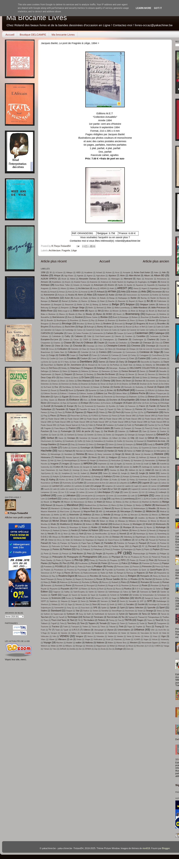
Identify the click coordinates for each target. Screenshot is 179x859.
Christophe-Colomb (116, 345)
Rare (151, 573)
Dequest (68, 374)
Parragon (131, 543)
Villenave (62, 639)
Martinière (97, 508)
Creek (93, 358)
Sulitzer (47, 614)
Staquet (69, 611)
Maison (67, 502)
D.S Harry (65, 362)
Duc (56, 387)
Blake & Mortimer (48, 314)
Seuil (113, 601)
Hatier (138, 451)
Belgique (130, 304)
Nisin (66, 534)
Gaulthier (44, 435)
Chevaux (147, 343)
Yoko (54, 649)
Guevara (44, 448)
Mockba (44, 524)
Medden (138, 511)
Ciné (43, 349)
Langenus (109, 486)
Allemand (128, 279)
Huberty (127, 460)
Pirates (133, 560)
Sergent (74, 601)
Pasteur (163, 543)
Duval (62, 390)
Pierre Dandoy (46, 560)
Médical (163, 511)
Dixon (128, 381)
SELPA (138, 598)
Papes (97, 543)
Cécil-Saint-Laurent (103, 336)
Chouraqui (90, 346)
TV (50, 630)
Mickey (76, 521)
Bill (99, 311)
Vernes (137, 636)
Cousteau (71, 358)
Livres (111, 496)
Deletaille (162, 368)
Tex (123, 617)
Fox (159, 425)
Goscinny (129, 441)
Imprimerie (102, 464)
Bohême (162, 314)
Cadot (150, 327)
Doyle (111, 384)
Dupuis (160, 387)
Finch (118, 412)
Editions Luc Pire (104, 393)
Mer (125, 515)
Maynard (76, 511)
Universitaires (123, 630)
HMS (103, 457)
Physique (116, 557)
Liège (74, 250)
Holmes (44, 460)
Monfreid (116, 524)
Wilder (53, 646)
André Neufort (117, 282)
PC (143, 546)
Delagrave (88, 368)
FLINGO (94, 416)
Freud (147, 428)
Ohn (107, 537)
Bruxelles (161, 323)
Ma (168, 499)
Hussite (44, 464)
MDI (100, 511)
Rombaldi (59, 585)
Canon (106, 330)
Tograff (54, 623)
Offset (91, 537)
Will (60, 646)
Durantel (44, 390)
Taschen (45, 617)
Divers (119, 381)
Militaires (132, 521)
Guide (54, 447)
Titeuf (157, 620)
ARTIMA (112, 291)
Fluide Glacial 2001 (48, 425)
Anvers (111, 285)
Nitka (73, 534)
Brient (90, 324)
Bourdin (50, 320)
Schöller (135, 595)
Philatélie (152, 554)
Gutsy (135, 448)
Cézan (76, 339)
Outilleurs (127, 540)
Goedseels (69, 441)
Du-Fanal (47, 387)
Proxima (70, 570)
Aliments (103, 279)
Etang (154, 403)
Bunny (100, 327)
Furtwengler (66, 431)
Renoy (59, 579)
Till (79, 620)
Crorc (131, 358)
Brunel (151, 324)
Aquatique (162, 285)
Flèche (166, 412)
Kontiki (154, 480)
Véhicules (45, 636)
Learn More (143, 8)
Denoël (152, 371)
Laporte (145, 486)
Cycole (54, 362)
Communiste (131, 352)
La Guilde (78, 483)
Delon (65, 371)
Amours (44, 282)
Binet (133, 311)
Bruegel (129, 323)
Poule (72, 567)
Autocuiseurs (131, 295)
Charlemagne (137, 339)
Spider (103, 608)
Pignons (67, 560)
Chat (77, 343)
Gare (144, 431)
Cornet (124, 355)
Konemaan (143, 480)
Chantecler (123, 339)
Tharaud (141, 617)
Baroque (44, 301)
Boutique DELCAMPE (33, 34)
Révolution (88, 579)
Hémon (91, 454)
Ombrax (152, 537)
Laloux (163, 483)
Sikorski (78, 604)
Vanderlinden (86, 633)
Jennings (76, 470)
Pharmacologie (139, 554)
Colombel (84, 352)
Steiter (95, 611)
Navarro (106, 530)
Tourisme (44, 627)
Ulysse (110, 630)
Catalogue (159, 333)
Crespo (113, 358)
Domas (55, 384)
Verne (129, 636)
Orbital (50, 540)
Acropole (126, 272)
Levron (91, 492)
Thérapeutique (153, 617)
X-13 (149, 646)
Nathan (84, 530)
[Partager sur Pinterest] (94, 246)
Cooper (73, 355)
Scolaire (78, 598)
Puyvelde (109, 570)
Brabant (101, 320)
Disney (106, 380)
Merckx (155, 515)
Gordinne (109, 441)
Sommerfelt (59, 608)
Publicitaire (96, 570)
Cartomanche (97, 333)
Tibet (72, 620)
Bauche (111, 301)
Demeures (106, 371)
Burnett (120, 327)
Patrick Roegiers (70, 546)
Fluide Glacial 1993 (153, 419)
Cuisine (142, 358)
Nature (94, 530)
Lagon (155, 483)
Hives (94, 457)
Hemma (80, 454)
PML (72, 563)
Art (91, 292)
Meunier (152, 518)
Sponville (151, 607)
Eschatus (96, 403)
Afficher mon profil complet (18, 517)
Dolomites (45, 384)
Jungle (142, 473)
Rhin (125, 579)
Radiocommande (90, 573)
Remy (155, 576)
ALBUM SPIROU (49, 279)
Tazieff (61, 617)
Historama (45, 457)
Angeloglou (142, 282)
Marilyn (139, 505)
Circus (51, 349)
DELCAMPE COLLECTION (142, 368)
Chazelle (111, 343)
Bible (109, 308)
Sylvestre (111, 614)
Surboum (71, 614)
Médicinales (45, 515)
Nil (59, 534)
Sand (153, 592)
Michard (44, 521)
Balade (103, 298)
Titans (149, 620)
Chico (157, 343)
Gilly (132, 438)
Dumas (106, 387)
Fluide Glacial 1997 (101, 422)
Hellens (44, 454)
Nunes (151, 534)
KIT (78, 479)
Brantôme (123, 320)
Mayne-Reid (89, 511)
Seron (83, 601)
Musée (116, 527)
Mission (163, 521)
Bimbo (124, 311)
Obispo (55, 537)
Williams (68, 646)
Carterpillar (58, 333)
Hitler (85, 457)
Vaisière (64, 633)
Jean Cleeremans (48, 470)
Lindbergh (162, 492)
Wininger (79, 646)
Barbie (133, 298)
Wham (163, 643)
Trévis (102, 627)
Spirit (122, 607)
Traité (65, 627)
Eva (79, 406)
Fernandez (162, 409)
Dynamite (92, 390)
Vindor (79, 639)
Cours (61, 358)
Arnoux (62, 292)
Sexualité (132, 601)
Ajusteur (112, 275)
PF (120, 553)
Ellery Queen (49, 400)
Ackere (108, 272)
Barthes (74, 301)
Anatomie (93, 282)
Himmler (147, 454)
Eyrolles (112, 406)
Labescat (112, 483)
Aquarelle (151, 285)
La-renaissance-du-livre (96, 483)
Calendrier (47, 330)
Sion (87, 604)
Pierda (163, 557)
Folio (83, 425)
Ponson (156, 563)
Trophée (139, 627)
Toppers (92, 623)
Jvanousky (45, 476)
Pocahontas (83, 563)
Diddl (137, 378)
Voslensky (165, 639)
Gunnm (74, 448)
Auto (120, 295)
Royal (164, 585)
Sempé (148, 598)
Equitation (74, 403)
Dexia (76, 378)
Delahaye (101, 368)
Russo (118, 589)
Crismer (123, 358)
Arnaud (53, 292)
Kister (71, 480)
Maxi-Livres (64, 511)
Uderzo (86, 630)
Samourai (144, 592)
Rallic (111, 573)
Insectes (129, 464)
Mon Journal (101, 524)
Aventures (54, 298)
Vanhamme (112, 633)
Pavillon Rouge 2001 (99, 546)
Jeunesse (97, 469)
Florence (104, 416)
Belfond (105, 305)
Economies (140, 390)
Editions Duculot (50, 393)
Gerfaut (50, 438)
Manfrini (155, 502)
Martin (75, 508)
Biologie (142, 311)
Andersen (105, 282)
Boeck (119, 314)
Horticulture (115, 460)
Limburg (151, 492)
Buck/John (70, 327)
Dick (106, 378)
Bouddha (155, 317)
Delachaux (75, 368)
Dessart (141, 374)
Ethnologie (165, 403)
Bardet (153, 298)
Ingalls (119, 464)
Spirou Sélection (135, 607)
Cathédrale (56, 336)
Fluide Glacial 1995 (62, 422)
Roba (45, 582)
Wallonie (100, 642)
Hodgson (113, 457)
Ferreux (44, 412)
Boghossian (151, 314)
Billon (106, 311)
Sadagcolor (147, 589)
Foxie (166, 425)
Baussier (121, 301)
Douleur (94, 384)
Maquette (59, 505)
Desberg (90, 374)
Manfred (145, 502)
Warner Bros (121, 643)
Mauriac (163, 508)
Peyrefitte (110, 554)
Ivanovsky (45, 467)
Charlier (163, 339)
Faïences (132, 406)
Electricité (108, 397)
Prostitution (58, 570)
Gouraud (140, 441)
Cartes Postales (82, 333)
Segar (114, 598)
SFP (141, 601)
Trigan (129, 627)
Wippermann (101, 646)
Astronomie (49, 295)
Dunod (150, 387)
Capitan (123, 330)
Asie (167, 292)
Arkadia (44, 292)
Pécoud (163, 546)
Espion (129, 403)
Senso (156, 598)
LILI (143, 492)
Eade (102, 390)
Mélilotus (87, 515)
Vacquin (54, 633)
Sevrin (122, 601)
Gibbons (105, 438)
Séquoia (64, 601)
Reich (122, 576)
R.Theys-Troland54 (18, 513)
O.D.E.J (44, 537)
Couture (84, 358)
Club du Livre (144, 349)
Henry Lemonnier (104, 454)
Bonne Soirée (91, 317)
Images (65, 464)
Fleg (45, 416)
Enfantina (155, 399)
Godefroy (58, 441)
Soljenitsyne (46, 608)
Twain (57, 630)
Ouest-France (113, 540)
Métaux (105, 518)
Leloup (153, 489)
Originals (100, 540)
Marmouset (161, 505)
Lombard (52, 498)
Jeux (122, 470)
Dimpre (54, 381)
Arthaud (100, 292)
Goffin (79, 441)
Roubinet (101, 585)
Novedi (122, 533)
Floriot (114, 416)
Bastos (84, 301)
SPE (95, 607)
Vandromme (99, 633)
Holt (52, 460)
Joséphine (65, 473)
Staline (44, 611)
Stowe (140, 611)
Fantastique (46, 409)
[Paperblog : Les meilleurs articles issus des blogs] (20, 629)
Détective (162, 374)
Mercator (134, 515)
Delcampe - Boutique (117, 368)
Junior (152, 473)
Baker (94, 298)
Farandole (60, 409)
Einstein (75, 397)
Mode (53, 524)
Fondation (110, 425)
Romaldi (156, 582)
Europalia (58, 406)
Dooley (75, 384)
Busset (129, 327)
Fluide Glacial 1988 (56, 419)
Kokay (132, 480)
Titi (165, 620)
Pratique (98, 566)
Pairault (44, 543)
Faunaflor (83, 409)
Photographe (72, 557)
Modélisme (65, 524)
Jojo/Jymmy (46, 473)
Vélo (54, 636)
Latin (55, 489)
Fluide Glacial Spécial (69, 425)
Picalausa (135, 557)
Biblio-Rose (47, 310)
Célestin (118, 336)
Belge (115, 304)
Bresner (151, 320)
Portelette (48, 567)
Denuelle (162, 371)
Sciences (56, 598)
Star (77, 611)
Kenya (145, 476)
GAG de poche (83, 431)
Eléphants (133, 397)
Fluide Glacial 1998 (120, 422)
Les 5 (63, 492)
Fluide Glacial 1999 (139, 422)
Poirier (104, 563)
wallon (78, 642)
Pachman (162, 540)
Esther (139, 403)
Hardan (110, 451)
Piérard (154, 557)
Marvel (107, 508)
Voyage (47, 642)
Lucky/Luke (94, 499)
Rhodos (134, 579)
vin (71, 639)
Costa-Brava (157, 355)
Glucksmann (46, 441)
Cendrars (128, 336)
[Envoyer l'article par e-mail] (78, 246)
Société (141, 604)
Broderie (107, 323)
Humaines (138, 460)
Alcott (63, 279)
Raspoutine (161, 573)
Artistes (134, 292)
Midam (102, 521)
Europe (70, 406)
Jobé (157, 470)
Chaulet (100, 343)
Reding (105, 576)
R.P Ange (57, 573)
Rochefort (75, 582)
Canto (114, 330)
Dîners (62, 381)
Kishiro (62, 480)
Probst (166, 567)
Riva (167, 579)
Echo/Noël (123, 390)
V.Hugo (44, 633)
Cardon (142, 330)
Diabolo (98, 378)
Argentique (154, 288)
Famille (152, 406)
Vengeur (79, 636)
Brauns (141, 320)
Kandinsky (86, 476)
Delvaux (94, 371)
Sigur (70, 604)
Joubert (83, 473)
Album (147, 275)
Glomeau (162, 438)
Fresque (138, 428)
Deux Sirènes (64, 378)
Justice (163, 473)
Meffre (56, 515)
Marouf (44, 508)
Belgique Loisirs (147, 304)
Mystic (149, 527)
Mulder (94, 527)
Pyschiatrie (133, 570)
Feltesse (128, 409)
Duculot (86, 387)
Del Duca (53, 368)
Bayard (132, 301)
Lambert (56, 486)
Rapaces (141, 573)
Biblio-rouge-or (64, 311)
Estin (147, 403)
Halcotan (79, 451)
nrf (131, 533)
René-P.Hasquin (47, 579)
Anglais (153, 282)
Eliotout (151, 396)
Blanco (62, 314)
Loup (74, 499)
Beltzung (44, 308)
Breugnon (45, 324)
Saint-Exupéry (79, 592)
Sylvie (122, 614)
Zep (95, 649)
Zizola (103, 649)
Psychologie (82, 570)
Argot (164, 288)
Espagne (118, 403)
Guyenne (145, 448)
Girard (141, 438)
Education (45, 396)
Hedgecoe (149, 451)
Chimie (47, 346)
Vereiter (120, 636)
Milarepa (121, 521)
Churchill (162, 346)
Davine (59, 365)
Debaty (139, 365)
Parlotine (120, 543)
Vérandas (100, 636)
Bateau (93, 301)
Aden (156, 272)
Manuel (48, 505)
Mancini (135, 502)
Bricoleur (80, 324)
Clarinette (74, 349)
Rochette (85, 582)
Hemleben (68, 454)
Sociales (130, 604)
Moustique (74, 527)
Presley (109, 566)
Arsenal (84, 292)
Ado (164, 272)
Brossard (118, 324)
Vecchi (155, 633)
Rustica (127, 589)
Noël (81, 533)
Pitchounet (162, 560)
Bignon (91, 311)
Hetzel (137, 454)
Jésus (85, 470)
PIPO (123, 560)
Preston (136, 567)
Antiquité (86, 285)
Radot (103, 573)
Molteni (89, 524)
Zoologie (119, 649)
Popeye (165, 563)
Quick (144, 570)
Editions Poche (137, 393)
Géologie (131, 435)
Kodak (123, 480)
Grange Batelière (48, 444)
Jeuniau (113, 470)
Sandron (44, 595)
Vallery (74, 633)
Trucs (148, 626)
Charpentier (45, 343)
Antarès (76, 285)
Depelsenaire (46, 374)
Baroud (54, 301)
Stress (159, 611)
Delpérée (74, 371)
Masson (127, 508)
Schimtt (113, 595)
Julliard (114, 473)
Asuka (71, 295)
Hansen (100, 451)
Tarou (144, 614)
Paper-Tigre (86, 543)
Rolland (133, 582)
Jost (75, 473)
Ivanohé (163, 464)
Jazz (164, 467)
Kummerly (67, 483)
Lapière (128, 486)
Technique (72, 617)
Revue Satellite (113, 579)
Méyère (162, 518)
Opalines (162, 537)
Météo (115, 518)
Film (110, 412)
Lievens (135, 492)
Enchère (113, 400)
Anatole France (80, 282)
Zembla (72, 649)
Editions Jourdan (86, 393)
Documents (150, 381)
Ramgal (120, 573)
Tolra (62, 623)
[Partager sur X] (88, 246)
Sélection (124, 598)
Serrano (92, 601)
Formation (139, 425)
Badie (85, 298)
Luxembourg (129, 499)
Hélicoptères (161, 451)
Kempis (126, 476)
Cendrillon (140, 336)
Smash (103, 604)
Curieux (163, 358)
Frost (164, 428)
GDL (62, 435)
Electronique (121, 397)
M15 (161, 499)
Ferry (52, 412)
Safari (158, 589)
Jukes (105, 473)
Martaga (66, 508)
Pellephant (97, 549)
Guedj (149, 444)
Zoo (110, 649)
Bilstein (116, 311)
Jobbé (148, 470)
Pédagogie (45, 549)
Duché (77, 387)
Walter (110, 643)
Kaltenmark (66, 476)
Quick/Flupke (156, 570)
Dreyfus (125, 384)
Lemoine (163, 489)
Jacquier (86, 467)
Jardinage (145, 467)
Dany (121, 362)
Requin (78, 579)
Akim (122, 275)
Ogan (99, 537)
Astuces (61, 295)
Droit (134, 384)
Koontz (163, 480)
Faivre (142, 406)
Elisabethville (163, 397)
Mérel (46, 518)
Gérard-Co (162, 434)
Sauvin (74, 595)
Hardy (120, 451)
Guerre (159, 444)
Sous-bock (85, 608)
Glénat (151, 438)
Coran (94, 355)
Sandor (163, 592)
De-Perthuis (115, 365)
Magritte (56, 502)
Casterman (141, 332)
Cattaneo (79, 336)
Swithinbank (99, 614)
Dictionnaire (126, 377)
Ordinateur (77, 540)
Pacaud (152, 540)
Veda (164, 633)
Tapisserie (133, 614)
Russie (109, 589)
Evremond (89, 406)
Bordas (104, 317)
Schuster (44, 598)
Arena (135, 288)
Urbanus (139, 629)
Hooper (93, 460)
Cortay (133, 355)
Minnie (153, 521)
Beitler (79, 305)
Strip (167, 611)
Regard (114, 576)
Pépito (146, 549)
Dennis (142, 371)
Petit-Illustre (77, 553)
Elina (142, 397)
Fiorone (127, 412)
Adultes (44, 275)
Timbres (101, 620)
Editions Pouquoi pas (157, 393)
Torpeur (113, 623)
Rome (68, 585)
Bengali (55, 308)
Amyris (67, 282)
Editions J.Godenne (68, 393)
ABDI (78, 272)
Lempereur (45, 492)
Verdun (110, 636)
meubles (141, 518)
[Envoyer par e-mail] (83, 246)
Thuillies (165, 617)
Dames (102, 362)
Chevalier (134, 343)
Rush (101, 589)
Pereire (166, 549)
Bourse (85, 320)
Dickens (114, 378)
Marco (113, 505)
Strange (149, 611)
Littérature (71, 495)
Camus (80, 330)
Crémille (103, 358)
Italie (154, 464)
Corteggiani (144, 355)
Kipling (52, 479)
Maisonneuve (79, 502)
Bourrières (74, 320)
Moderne (78, 524)
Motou (63, 527)
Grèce (91, 444)
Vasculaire (145, 633)
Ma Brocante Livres (36, 17)
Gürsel (97, 447)
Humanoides (150, 460)
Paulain (84, 546)
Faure (101, 409)
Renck (163, 576)
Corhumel (104, 355)
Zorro (128, 649)
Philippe (163, 554)
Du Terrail (154, 384)
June (132, 473)
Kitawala (88, 480)
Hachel (163, 448)
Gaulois (163, 431)
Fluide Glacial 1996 (82, 422)
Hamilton (89, 451)
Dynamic (80, 390)
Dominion (65, 384)
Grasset (63, 444)
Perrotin (55, 554)
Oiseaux (116, 537)
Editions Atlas (163, 390)
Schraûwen (161, 595)
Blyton (99, 314)
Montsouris (161, 524)
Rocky (95, 582)
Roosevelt (79, 585)
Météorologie (128, 518)
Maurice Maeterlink (48, 511)
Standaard (56, 610)
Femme (139, 409)
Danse (112, 362)
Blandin (72, 314)
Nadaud (56, 530)
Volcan (154, 639)
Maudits (152, 508)
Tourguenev (161, 623)
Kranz (56, 483)
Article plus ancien (156, 261)
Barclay (144, 298)
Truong (158, 626)
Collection (72, 352)
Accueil (9, 34)
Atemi (80, 295)
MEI (64, 515)
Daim (74, 362)
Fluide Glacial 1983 (147, 416)
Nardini (74, 530)
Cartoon (109, 333)
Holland (163, 457)
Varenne (133, 633)
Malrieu (119, 502)
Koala (114, 480)
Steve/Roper (117, 611)
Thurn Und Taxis (58, 620)
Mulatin (85, 527)
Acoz (117, 272)
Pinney (92, 560)
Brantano (111, 320)
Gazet (54, 435)
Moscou (54, 527)
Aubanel (101, 295)
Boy (93, 320)
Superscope (58, 614)
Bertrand (100, 308)
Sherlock (44, 604)
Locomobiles (122, 496)
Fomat (99, 425)
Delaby (64, 368)
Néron (134, 530)
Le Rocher (92, 489)
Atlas (89, 294)
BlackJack (162, 311)
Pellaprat (86, 549)
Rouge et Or (113, 585)
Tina (119, 620)
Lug (104, 498)
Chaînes (95, 339)
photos (105, 557)
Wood (130, 646)
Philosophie (57, 557)
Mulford (105, 527)
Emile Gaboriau (98, 400)
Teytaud (131, 617)
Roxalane (154, 585)
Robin (53, 582)
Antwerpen (99, 285)
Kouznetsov (45, 483)
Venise (90, 636)
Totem (122, 623)
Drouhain (143, 384)
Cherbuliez (122, 343)
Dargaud (132, 361)
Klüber (106, 480)
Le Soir (113, 489)
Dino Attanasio (84, 381)
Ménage (117, 515)
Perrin (46, 554)
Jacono (76, 467)
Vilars (43, 639)
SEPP (43, 601)
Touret (150, 623)
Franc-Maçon (59, 428)
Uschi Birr (162, 630)
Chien (166, 342)
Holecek (153, 457)
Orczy (59, 540)
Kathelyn (108, 476)
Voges (146, 639)
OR (42, 540)
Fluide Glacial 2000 (158, 422)
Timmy (112, 620)
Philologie (45, 557)
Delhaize (55, 371)
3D (51, 272)
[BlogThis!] (86, 246)
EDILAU (151, 390)
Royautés (65, 589)
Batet (102, 301)
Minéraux (143, 521)
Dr (118, 384)
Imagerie (54, 464)
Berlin (90, 308)
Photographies (90, 556)
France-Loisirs (103, 428)
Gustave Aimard (112, 448)
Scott (88, 598)
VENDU (64, 636)
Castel (129, 333)
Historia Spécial (72, 457)
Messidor (95, 518)
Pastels (153, 543)
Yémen (46, 649)
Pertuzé (65, 554)
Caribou (152, 330)
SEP (164, 598)
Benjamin (65, 308)
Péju (78, 549)
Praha (80, 567)
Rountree (125, 585)
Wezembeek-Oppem (149, 643)
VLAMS (137, 639)
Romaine (145, 582)
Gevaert (94, 438)
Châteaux (88, 342)
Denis (115, 371)
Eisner (85, 396)
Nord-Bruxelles (101, 534)
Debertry (148, 365)
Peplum (156, 549)
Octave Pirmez (79, 537)
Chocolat (77, 345)
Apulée (129, 285)
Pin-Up (79, 559)
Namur (65, 530)
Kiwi (97, 479)
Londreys (65, 499)
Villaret (51, 639)
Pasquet (142, 543)
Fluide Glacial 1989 (75, 419)
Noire (89, 534)
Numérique (140, 534)
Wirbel (112, 646)
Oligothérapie (140, 537)
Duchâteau (66, 387)
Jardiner (156, 467)
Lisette (59, 496)
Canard (89, 330)
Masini (117, 508)
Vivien (127, 639)
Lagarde (145, 483)
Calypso (58, 330)
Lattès (62, 489)
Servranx (104, 601)
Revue (99, 579)
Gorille (119, 441)
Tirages (140, 620)
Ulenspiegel (98, 630)
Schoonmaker (148, 595)
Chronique (150, 346)
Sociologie (152, 604)
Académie (88, 272)
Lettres (82, 492)
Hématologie (55, 454)
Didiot (145, 378)
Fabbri (121, 406)
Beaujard (57, 305)
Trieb (121, 626)
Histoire (158, 453)
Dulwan (96, 387)
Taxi (54, 617)
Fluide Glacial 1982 (128, 416)
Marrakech (55, 508)
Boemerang (132, 313)
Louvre (82, 499)
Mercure (165, 515)
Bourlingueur (62, 320)
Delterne (84, 371)
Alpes (138, 279)
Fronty (155, 428)
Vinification (97, 639)
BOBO (109, 314)
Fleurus (63, 415)
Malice (90, 502)
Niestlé (51, 533)
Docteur (138, 381)
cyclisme (44, 362)
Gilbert (115, 438)
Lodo (133, 496)
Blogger (166, 848)
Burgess (110, 327)
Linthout (45, 495)
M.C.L (140, 499)
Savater (84, 595)
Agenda (80, 276)
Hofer (133, 457)
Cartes (69, 333)
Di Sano (86, 377)
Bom (70, 317)
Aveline (155, 295)
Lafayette (123, 483)
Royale (43, 589)
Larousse (164, 486)
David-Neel (48, 365)
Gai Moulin (109, 431)
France (72, 428)
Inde (111, 464)
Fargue (72, 409)
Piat (125, 557)
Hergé (118, 454)
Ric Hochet (147, 579)
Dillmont (44, 381)
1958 (43, 272)
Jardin (135, 467)
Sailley (67, 592)
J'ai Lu (67, 467)
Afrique (57, 275)
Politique (134, 563)
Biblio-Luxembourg (122, 308)
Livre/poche (100, 496)
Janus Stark (114, 467)
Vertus (146, 636)
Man (127, 502)
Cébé (89, 336)
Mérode (55, 518)
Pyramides (120, 570)
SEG (106, 598)
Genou (100, 435)
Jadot (95, 467)
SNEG (120, 604)
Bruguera (140, 323)
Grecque (101, 444)
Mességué (83, 518)
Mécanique (125, 511)
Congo (52, 355)
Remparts (144, 576)
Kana (77, 476)
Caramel (132, 330)
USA (153, 630)
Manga (165, 501)
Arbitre (54, 288)
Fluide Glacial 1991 (114, 419)
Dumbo (117, 387)
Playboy (55, 563)
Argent (144, 288)
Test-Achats (112, 617)
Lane (87, 486)
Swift (89, 614)
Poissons (114, 563)
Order (67, 540)
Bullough (90, 327)
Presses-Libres (123, 567)
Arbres (72, 288)
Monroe (126, 524)
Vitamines (118, 639)
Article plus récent (54, 261)
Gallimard (133, 431)
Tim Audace (88, 620)
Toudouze (132, 623)
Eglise (56, 397)
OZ (136, 540)
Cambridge (69, 330)
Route (144, 585)
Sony (69, 608)
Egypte (65, 396)
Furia (55, 431)
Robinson (64, 582)
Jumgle (124, 473)
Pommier (145, 563)
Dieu (164, 377)
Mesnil (72, 518)
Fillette (102, 412)
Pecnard (152, 546)
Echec (110, 390)
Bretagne (162, 320)
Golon (88, 441)
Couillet (53, 358)
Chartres (56, 343)
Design (122, 374)
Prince (158, 567)
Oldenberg (128, 537)
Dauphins (156, 362)
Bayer (140, 301)
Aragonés (45, 288)
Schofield (124, 595)
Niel (42, 534)
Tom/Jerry (71, 623)
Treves (94, 627)
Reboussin (82, 576)
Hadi (60, 451)
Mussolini (139, 527)
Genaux (80, 435)
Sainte (91, 592)
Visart (108, 639)
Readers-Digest (66, 576)
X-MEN (157, 646)
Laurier (71, 489)
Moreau (44, 527)
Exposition (101, 406)
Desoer (131, 374)
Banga (112, 298)
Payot (135, 546)
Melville (106, 515)
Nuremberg (161, 534)
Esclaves (107, 403)
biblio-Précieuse (158, 307)
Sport (162, 607)
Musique (127, 527)
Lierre (125, 492)
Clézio (110, 349)
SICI (62, 604)
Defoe (43, 368)
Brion (98, 324)
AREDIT (122, 288)
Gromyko (129, 444)
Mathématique (139, 508)
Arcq (95, 288)
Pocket (94, 563)
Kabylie (56, 476)
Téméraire (98, 617)
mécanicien (111, 511)
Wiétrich (44, 646)
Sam (134, 592)
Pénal (107, 549)
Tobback (44, 623)
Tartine (154, 614)
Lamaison (45, 486)
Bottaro (135, 317)
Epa (64, 403)
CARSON (45, 333)
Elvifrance (74, 399)
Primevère (147, 566)
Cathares (44, 336)
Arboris (63, 288)
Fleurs (53, 415)
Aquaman (139, 285)
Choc (66, 346)
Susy (81, 614)
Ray (53, 576)
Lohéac (158, 496)
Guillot (65, 448)
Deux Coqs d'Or (48, 377)
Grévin (111, 444)
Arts (143, 291)
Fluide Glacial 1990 (95, 419)
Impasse (76, 464)
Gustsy (127, 448)
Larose (153, 486)
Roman (165, 582)
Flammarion (152, 412)
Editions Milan (121, 393)
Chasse (67, 342)
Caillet (166, 327)
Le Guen (80, 489)
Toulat (141, 623)
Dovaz (103, 384)
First (135, 412)
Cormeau (115, 355)
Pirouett (142, 560)
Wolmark (121, 646)
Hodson (124, 457)
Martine (85, 508)
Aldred (72, 279)
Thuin (45, 620)
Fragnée (66, 250)
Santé (54, 595)
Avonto (77, 298)
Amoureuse (161, 279)
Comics (103, 352)
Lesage (72, 492)
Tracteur (55, 626)
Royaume (53, 589)
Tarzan (163, 614)
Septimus (53, 601)
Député (58, 374)
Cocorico (156, 349)
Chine (57, 346)
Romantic (48, 585)
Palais (54, 543)
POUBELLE (60, 566)
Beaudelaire (45, 305)
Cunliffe (154, 358)
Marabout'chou (90, 505)
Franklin (117, 428)
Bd (148, 301)
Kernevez (162, 476)
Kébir (118, 476)
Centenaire (154, 336)
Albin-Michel (134, 275)
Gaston (153, 431)
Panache (74, 543)
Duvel (71, 390)
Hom (59, 460)
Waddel (69, 643)
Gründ (139, 444)
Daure (166, 362)
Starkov (86, 611)
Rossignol (91, 585)
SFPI (149, 601)
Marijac (129, 505)
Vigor (163, 636)
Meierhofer (74, 515)
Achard (99, 272)
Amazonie (149, 279)
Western (134, 642)
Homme (83, 460)
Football (120, 425)
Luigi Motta (115, 499)
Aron (70, 292)
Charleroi (151, 339)
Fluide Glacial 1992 (133, 419)
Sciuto (68, 598)
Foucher (151, 425)
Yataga (166, 646)
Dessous (151, 374)
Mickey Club (90, 521)
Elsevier (61, 400)
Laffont (133, 482)
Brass (132, 320)
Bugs (80, 327)
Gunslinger (85, 448)
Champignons (108, 339)
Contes (62, 355)
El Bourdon (96, 397)
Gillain (124, 438)
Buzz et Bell (140, 327)
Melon (97, 515)
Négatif (116, 530)
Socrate (163, 604)
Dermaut (79, 374)
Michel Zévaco (59, 521)
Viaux (155, 636)
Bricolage (67, 323)
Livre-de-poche (87, 496)
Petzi (89, 553)
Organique (89, 540)
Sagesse (56, 592)
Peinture (67, 549)
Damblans (86, 361)
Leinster (144, 489)
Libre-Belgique (103, 492)
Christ (100, 346)
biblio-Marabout (140, 307)
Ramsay (129, 573)
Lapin (136, 486)
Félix (119, 409)
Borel (115, 317)
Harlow (129, 451)
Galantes (121, 431)
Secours (97, 598)
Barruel (65, 301)
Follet (90, 425)
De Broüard (89, 365)
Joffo (164, 470)
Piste (151, 560)
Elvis (85, 400)
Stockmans (129, 611)
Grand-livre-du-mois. (156, 441)
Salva (125, 592)
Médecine (151, 511)
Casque (120, 333)
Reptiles (69, 579)
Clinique (132, 349)
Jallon (102, 467)
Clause (92, 349)
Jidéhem (131, 470)
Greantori (81, 444)
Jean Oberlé (64, 470)
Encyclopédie (128, 399)
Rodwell (115, 582)
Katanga (97, 476)
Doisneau (162, 381)
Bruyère (44, 327)
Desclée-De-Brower (106, 374)
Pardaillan (108, 543)
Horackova (103, 460)
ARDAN (103, 288)
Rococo (105, 582)
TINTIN (128, 620)
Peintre (56, 549)
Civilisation (62, 349)
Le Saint (103, 489)
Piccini (145, 557)
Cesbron (66, 339)
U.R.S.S (75, 630)
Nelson (125, 530)
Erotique (85, 403)
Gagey (97, 431)
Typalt (65, 630)
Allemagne (115, 279)
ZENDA (88, 649)
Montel (149, 524)
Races (67, 573)
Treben (85, 627)
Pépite (138, 549)
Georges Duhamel (145, 435)
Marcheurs (103, 505)
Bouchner (145, 317)
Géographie (119, 435)
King (43, 479)
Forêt (129, 425)
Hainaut (68, 451)
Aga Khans (68, 276)
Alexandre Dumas (87, 279)
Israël (146, 464)
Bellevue (162, 305)
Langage (97, 486)
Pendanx (116, 549)
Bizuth (151, 311)
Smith (111, 604)
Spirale (113, 607)
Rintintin (159, 579)
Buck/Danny (57, 327)
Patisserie (56, 546)
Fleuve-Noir (75, 416)
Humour (162, 460)
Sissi (94, 604)
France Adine (86, 428)
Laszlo (47, 489)
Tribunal (112, 627)
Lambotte (78, 486)
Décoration (161, 365)
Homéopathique (70, 460)
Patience (44, 546)
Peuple (99, 553)
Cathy (67, 336)
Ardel (112, 288)
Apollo (120, 285)
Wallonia (89, 642)
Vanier (123, 633)
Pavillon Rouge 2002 (120, 546)
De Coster (102, 365)
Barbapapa (122, 298)
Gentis (108, 435)
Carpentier (162, 330)
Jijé (140, 470)
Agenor (90, 276)
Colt (93, 352)
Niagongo (162, 530)
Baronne (163, 298)
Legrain (124, 489)
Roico (123, 582)
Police (124, 563)
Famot (163, 406)
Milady (111, 521)
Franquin (127, 428)
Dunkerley (140, 387)
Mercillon (145, 515)
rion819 (146, 848)
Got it (158, 8)
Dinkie (71, 381)
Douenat (84, 384)
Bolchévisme (58, 317)
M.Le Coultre (151, 499)
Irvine (138, 464)
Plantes (44, 563)
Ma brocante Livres (63, 34)
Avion (67, 298)
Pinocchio (103, 560)
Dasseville (145, 362)
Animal (163, 282)
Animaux (45, 285)
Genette (90, 435)
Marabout (72, 504)
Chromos (135, 345)
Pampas (63, 543)
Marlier (148, 505)
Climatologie (121, 349)
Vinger (87, 639)
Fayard (110, 409)
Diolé (97, 381)
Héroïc (128, 454)
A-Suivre (59, 272)
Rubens (84, 589)
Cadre (158, 327)
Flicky (85, 416)
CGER (85, 339)
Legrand (134, 489)
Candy (97, 330)
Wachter (59, 643)
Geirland (70, 435)
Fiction (68, 412)
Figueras (79, 412)
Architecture (55, 250)
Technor (86, 617)
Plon (65, 563)
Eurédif (47, 406)
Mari (121, 505)
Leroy (55, 492)
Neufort (143, 530)
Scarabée (103, 595)
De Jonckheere (74, 365)
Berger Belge (78, 307)
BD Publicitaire (160, 301)
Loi (165, 496)
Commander (117, 352)
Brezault (55, 324)
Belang (95, 305)
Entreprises (55, 403)
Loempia (143, 495)
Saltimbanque (113, 592)
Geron (60, 438)
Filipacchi (91, 412)
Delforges (45, 371)
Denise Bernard (129, 371)
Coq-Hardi (83, 355)
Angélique (131, 282)
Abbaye (69, 272)
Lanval (119, 486)
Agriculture (100, 276)
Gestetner (83, 438)
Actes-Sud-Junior (142, 272)
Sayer (93, 595)
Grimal (119, 444)
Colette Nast (59, 352)
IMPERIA (88, 463)
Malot (99, 502)
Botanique (124, 317)
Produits (47, 570)
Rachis (77, 573)
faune (93, 409)
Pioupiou (113, 560)
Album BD (159, 275)
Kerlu (153, 476)
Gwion (154, 448)
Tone (82, 623)
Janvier (126, 467)
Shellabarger (161, 601)
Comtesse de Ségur (149, 352)
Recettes (94, 576)
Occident (65, 537)
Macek (46, 502)
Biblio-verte (78, 310)
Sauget (65, 595)
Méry (64, 518)
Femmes (150, 409)
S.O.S (137, 589)
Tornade (103, 623)
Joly (56, 473)
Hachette (46, 450)
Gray (73, 444)
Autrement (145, 295)
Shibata (54, 604)
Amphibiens (56, 282)
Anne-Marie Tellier (62, 285)
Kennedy (136, 476)
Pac (143, 540)
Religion (132, 576)
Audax (112, 295)
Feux (60, 412)
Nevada (152, 530)
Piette (58, 560)
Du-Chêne (165, 384)
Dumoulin (128, 387)
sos (76, 608)
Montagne (137, 524)
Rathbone (45, 576)
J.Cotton (56, 467)
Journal (93, 473)
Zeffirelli (63, 649)
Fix (142, 412)
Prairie (88, 567)
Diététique (154, 378)
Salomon (101, 592)
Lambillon (67, 486)
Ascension (157, 292)
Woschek (140, 646)
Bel (87, 305)
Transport (75, 627)
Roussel (135, 585)
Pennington (128, 549)
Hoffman (142, 457)
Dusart (53, 390)
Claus (84, 349)
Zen (80, 649)
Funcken (45, 431)
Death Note (127, 365)
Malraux (109, 502)
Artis (123, 291)
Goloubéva (98, 441)
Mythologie (161, 527)
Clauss (101, 349)
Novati (113, 534)
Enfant (143, 400)
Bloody (89, 314)
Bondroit (79, 317)
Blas (80, 314)
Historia (58, 457)
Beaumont (69, 305)
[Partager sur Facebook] (91, 246)
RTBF (75, 589)
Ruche (93, 589)
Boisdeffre (45, 317)
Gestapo (71, 438)
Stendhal (104, 611)
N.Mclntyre (45, 530)
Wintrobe (89, 646)
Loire (43, 499)
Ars (76, 292)
